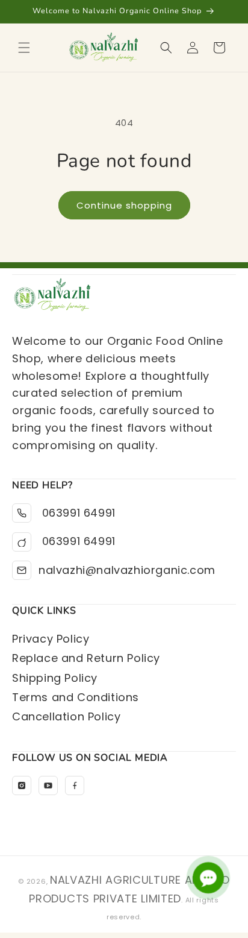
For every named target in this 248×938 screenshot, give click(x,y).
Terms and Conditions (75, 697)
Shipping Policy (55, 677)
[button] (24, 47)
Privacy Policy (50, 638)
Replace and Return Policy (86, 658)
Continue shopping (124, 205)
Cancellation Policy (66, 716)
